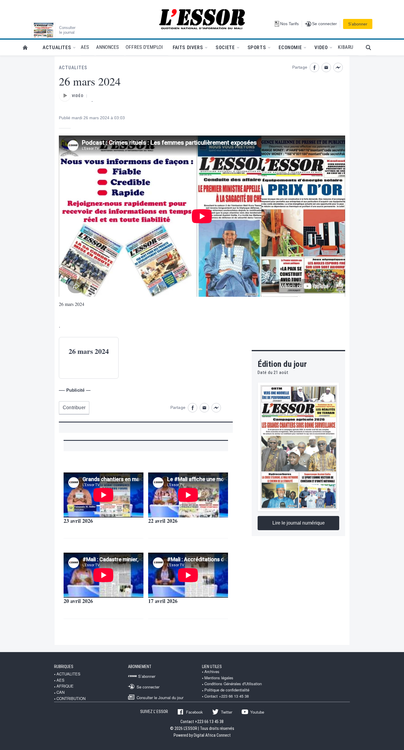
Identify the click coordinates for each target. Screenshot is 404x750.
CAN (60, 692)
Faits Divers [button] (188, 47)
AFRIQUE (65, 686)
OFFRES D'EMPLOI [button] (144, 47)
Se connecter (148, 686)
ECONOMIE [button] (290, 47)
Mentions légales (218, 677)
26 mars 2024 (71, 304)
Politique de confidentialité (226, 690)
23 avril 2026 (78, 521)
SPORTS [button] (257, 47)
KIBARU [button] (345, 47)
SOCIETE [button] (225, 47)
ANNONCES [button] (107, 47)
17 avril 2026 (162, 601)
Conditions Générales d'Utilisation (233, 683)
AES (60, 680)
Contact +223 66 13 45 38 (226, 696)
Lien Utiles (212, 666)
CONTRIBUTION (70, 698)
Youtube (257, 711)
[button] (371, 47)
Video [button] (321, 47)
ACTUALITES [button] (57, 47)
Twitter (226, 711)
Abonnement (139, 666)
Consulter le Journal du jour (160, 697)
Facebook (194, 711)
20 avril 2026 (78, 601)
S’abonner (357, 24)
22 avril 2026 (162, 521)
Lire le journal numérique (298, 522)
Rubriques (63, 666)
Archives (211, 671)
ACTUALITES (73, 67)
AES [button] (85, 47)
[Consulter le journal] (43, 30)
